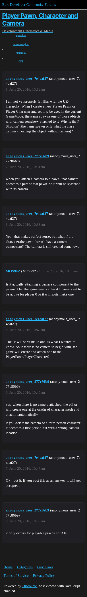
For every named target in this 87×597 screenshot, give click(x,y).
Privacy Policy (43, 575)
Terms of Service (16, 575)
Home (8, 567)
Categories (25, 567)
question (21, 35)
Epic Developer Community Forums (29, 4)
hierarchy (21, 52)
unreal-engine (21, 44)
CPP (21, 61)
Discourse (29, 586)
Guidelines (45, 567)
